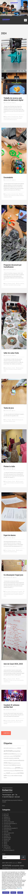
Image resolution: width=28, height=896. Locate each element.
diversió (17, 419)
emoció (10, 680)
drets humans (13, 760)
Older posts (6, 733)
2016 (14, 748)
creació (11, 758)
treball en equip (17, 285)
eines (9, 195)
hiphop (14, 765)
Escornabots (8, 177)
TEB (5, 842)
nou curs (14, 680)
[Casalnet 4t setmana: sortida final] (14, 695)
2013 (5, 748)
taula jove (9, 775)
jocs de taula (12, 768)
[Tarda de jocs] (14, 391)
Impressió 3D (7, 829)
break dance (19, 753)
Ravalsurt (13, 720)
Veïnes (5, 845)
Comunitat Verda (14, 116)
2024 (21, 116)
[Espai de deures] (14, 511)
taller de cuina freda (11, 353)
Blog (6, 116)
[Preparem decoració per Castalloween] (14, 233)
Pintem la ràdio (9, 466)
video (5, 777)
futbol (10, 765)
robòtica (10, 196)
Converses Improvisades (9, 823)
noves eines (6, 119)
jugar (7, 421)
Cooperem (6, 825)
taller (5, 775)
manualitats (11, 285)
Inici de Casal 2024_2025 (13, 664)
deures (5, 551)
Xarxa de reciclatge (8, 850)
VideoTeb (6, 847)
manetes (12, 482)
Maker (17, 195)
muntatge (6, 196)
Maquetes (12, 770)
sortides (20, 773)
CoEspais (9, 283)
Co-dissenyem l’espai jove (13, 575)
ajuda (21, 550)
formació (6, 765)
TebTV (6, 848)
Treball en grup (7, 681)
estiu (20, 722)
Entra (3, 805)
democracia (21, 593)
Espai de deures (10, 535)
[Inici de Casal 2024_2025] (14, 632)
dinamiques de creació (9, 594)
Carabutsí (6, 817)
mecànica (21, 195)
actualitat (16, 751)
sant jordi (15, 773)
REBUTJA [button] (13, 892)
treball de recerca (13, 119)
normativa (16, 594)
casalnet (11, 756)
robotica (6, 840)
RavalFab (6, 836)
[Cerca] (23, 857)
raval (8, 773)
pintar (5, 484)
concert (6, 758)
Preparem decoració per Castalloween (13, 266)
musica (17, 770)
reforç (8, 551)
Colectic (9, 116)
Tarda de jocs (9, 408)
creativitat (6, 195)
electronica (13, 195)
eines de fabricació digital (16, 118)
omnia (21, 770)
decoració (6, 285)
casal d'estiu (16, 722)
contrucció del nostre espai (12, 593)
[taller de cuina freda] (14, 321)
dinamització (6, 760)
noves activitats (20, 680)
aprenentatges (7, 118)
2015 (11, 748)
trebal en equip (12, 421)
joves (14, 102)
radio (5, 773)
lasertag (5, 723)
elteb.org (7, 763)
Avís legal (4, 800)
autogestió (10, 722)
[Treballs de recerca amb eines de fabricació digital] (14, 66)
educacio (21, 760)
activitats (8, 751)
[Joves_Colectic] (6, 19)
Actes (5, 814)
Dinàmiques (6, 826)
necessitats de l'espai (19, 482)
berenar (21, 368)
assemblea (6, 680)
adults (6, 754)
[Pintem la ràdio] (14, 445)
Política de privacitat (12, 800)
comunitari (17, 756)
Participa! (6, 834)
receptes (15, 369)
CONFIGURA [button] (5, 892)
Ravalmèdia (6, 837)
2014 (8, 748)
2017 (16, 748)
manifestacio (7, 770)
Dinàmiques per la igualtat (16, 591)
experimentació (16, 763)
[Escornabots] (14, 150)
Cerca (3, 854)
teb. (13, 775)
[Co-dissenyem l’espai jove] (14, 565)
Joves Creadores (8, 833)
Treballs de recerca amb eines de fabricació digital (13, 99)
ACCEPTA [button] (20, 892)
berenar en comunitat (8, 369)
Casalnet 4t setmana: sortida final (12, 706)
